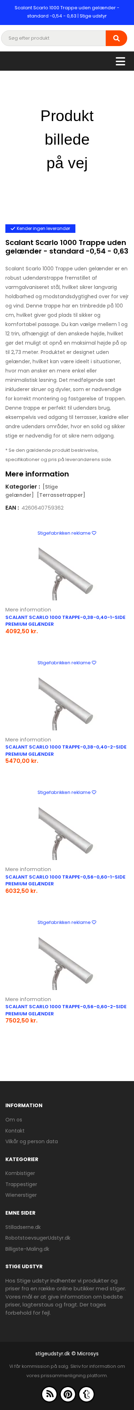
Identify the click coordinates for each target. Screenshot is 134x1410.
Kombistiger (20, 1173)
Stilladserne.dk (23, 1227)
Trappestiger (21, 1184)
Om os (13, 1119)
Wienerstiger (21, 1195)
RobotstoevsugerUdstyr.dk (37, 1237)
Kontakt (15, 1130)
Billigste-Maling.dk (27, 1248)
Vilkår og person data (31, 1141)
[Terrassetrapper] (61, 495)
